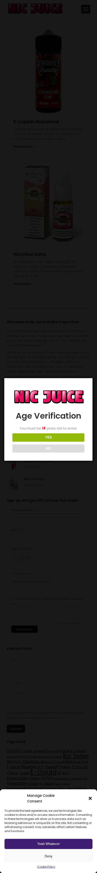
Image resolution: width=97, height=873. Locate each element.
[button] (90, 798)
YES (48, 437)
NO (48, 448)
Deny (49, 856)
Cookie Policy (46, 867)
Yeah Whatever (48, 844)
